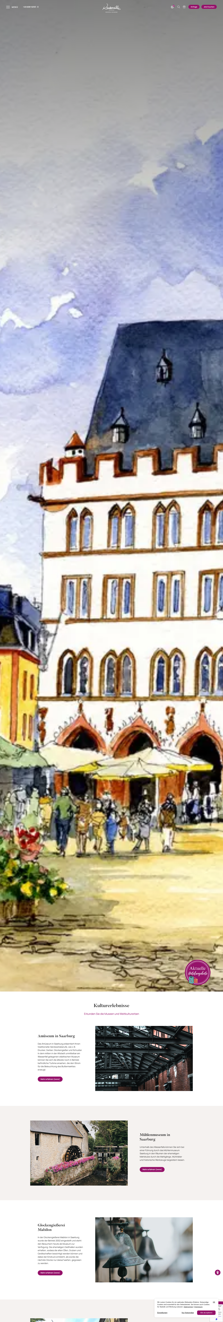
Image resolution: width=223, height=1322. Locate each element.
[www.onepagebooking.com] (197, 972)
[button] (178, 6)
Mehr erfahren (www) (50, 1079)
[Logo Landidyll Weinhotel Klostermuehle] (111, 8)
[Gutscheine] (184, 6)
